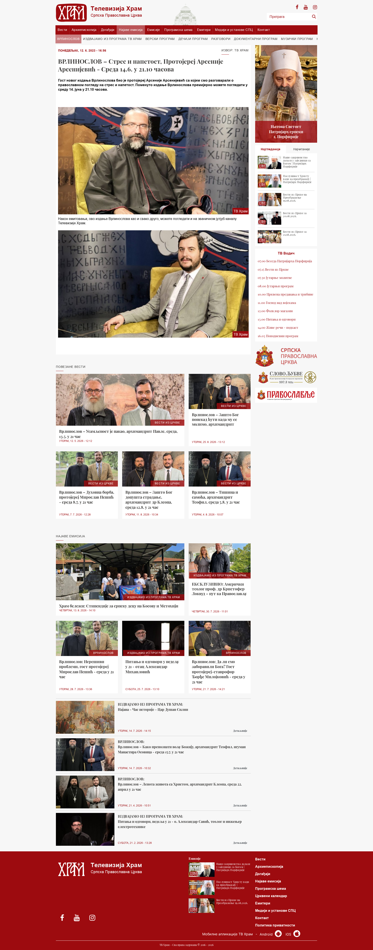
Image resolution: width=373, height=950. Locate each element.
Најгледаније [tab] (270, 149)
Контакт (264, 30)
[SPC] (286, 356)
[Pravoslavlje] (286, 395)
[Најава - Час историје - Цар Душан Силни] (85, 717)
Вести (62, 30)
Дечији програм (193, 39)
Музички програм (297, 39)
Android (267, 934)
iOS (289, 934)
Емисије (153, 30)
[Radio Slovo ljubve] (286, 377)
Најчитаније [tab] (301, 149)
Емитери (204, 30)
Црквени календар (271, 896)
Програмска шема (178, 30)
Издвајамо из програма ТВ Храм (112, 39)
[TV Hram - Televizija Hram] (99, 12)
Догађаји (107, 30)
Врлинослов (68, 39)
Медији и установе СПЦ (234, 30)
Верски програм (160, 39)
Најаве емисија (131, 30)
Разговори (221, 39)
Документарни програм (255, 39)
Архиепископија (84, 30)
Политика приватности (275, 925)
